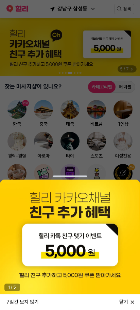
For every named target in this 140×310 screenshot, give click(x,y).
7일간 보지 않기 (22, 301)
